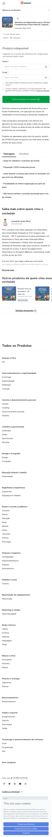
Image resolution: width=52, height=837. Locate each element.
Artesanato (7, 659)
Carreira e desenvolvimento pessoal (19, 400)
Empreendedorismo (10, 560)
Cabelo (5, 629)
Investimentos (8, 568)
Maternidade (7, 476)
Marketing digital (9, 614)
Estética (5, 633)
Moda (4, 644)
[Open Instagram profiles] (25, 783)
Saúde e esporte (10, 712)
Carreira (5, 404)
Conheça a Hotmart (11, 791)
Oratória (5, 415)
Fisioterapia (7, 724)
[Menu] (4, 3)
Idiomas (5, 526)
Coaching (5, 407)
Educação (6, 518)
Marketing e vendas (11, 610)
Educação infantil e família (14, 472)
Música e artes (8, 655)
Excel (4, 743)
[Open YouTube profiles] (20, 783)
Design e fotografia (11, 453)
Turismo (5, 583)
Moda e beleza (9, 625)
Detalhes (24, 153)
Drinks (4, 434)
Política (5, 538)
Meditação (6, 385)
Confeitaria (6, 430)
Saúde (4, 728)
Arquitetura (7, 491)
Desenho (6, 663)
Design (5, 457)
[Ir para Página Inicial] (26, 2)
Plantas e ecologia (11, 678)
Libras (4, 530)
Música (5, 667)
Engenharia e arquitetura (13, 487)
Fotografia (6, 461)
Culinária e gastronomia (13, 426)
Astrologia (6, 377)
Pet (3, 362)
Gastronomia (7, 438)
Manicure (5, 636)
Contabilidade (8, 557)
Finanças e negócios (11, 553)
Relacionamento (9, 701)
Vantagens (9, 153)
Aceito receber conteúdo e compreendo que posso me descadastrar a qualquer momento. (26, 84)
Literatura (6, 534)
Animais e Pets (9, 358)
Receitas (5, 442)
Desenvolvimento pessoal (13, 411)
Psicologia (6, 541)
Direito (5, 514)
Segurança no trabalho (11, 495)
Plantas (5, 686)
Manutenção (7, 598)
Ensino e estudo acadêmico (14, 506)
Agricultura (6, 682)
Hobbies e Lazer (9, 579)
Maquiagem (7, 640)
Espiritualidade (8, 381)
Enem (4, 522)
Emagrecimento (8, 716)
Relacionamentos (10, 697)
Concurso (6, 510)
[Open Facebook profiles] (4, 783)
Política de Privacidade (43, 90)
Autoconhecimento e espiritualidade (19, 373)
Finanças (5, 564)
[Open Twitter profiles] (9, 783)
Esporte (5, 720)
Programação (7, 747)
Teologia (6, 388)
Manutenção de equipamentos (16, 595)
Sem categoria (9, 762)
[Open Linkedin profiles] (15, 783)
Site (3, 751)
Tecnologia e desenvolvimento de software (22, 739)
